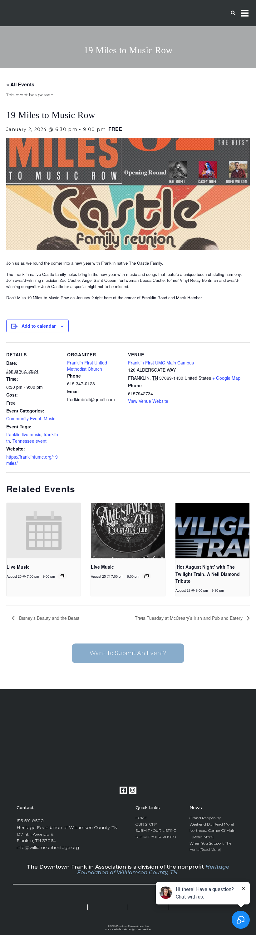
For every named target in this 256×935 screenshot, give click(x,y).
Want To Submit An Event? (128, 653)
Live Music (18, 567)
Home (141, 818)
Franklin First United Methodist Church (87, 365)
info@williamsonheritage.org (48, 847)
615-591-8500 (30, 820)
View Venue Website (148, 401)
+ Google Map (226, 378)
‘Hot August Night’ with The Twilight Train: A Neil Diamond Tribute (207, 574)
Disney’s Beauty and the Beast (48, 618)
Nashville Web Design (123, 929)
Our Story (146, 824)
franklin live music (23, 434)
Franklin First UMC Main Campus (161, 362)
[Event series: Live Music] (62, 576)
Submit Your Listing (155, 830)
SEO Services (145, 929)
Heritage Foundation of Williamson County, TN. (153, 869)
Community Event (23, 418)
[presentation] (44, 530)
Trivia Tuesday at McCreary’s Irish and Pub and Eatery (189, 618)
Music (49, 418)
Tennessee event (29, 441)
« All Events (20, 84)
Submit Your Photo (155, 837)
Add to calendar (39, 326)
